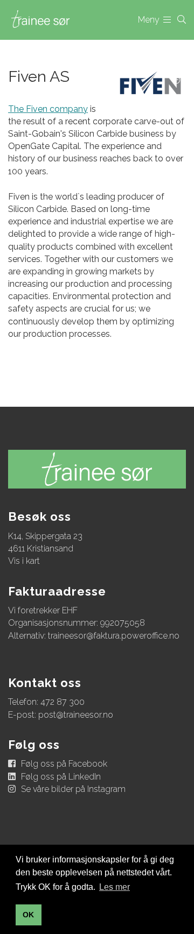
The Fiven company (48, 109)
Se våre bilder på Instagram (73, 789)
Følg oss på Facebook (64, 764)
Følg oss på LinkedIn (61, 777)
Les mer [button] (114, 886)
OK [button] (28, 914)
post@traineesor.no (75, 715)
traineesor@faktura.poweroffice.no (113, 636)
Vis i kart (24, 561)
